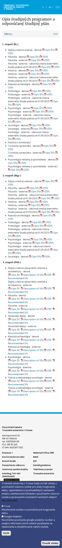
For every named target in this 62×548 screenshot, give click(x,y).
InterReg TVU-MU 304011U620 (11, 475)
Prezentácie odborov (13, 465)
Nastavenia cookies (11, 480)
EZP (35, 461)
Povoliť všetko (50, 543)
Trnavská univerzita (43, 473)
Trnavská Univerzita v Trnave (9, 7)
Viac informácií (9, 500)
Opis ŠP (49, 50)
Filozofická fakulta (22, 6)
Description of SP (33, 274)
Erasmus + (7, 452)
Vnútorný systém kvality (15, 469)
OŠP (45, 56)
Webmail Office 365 (43, 452)
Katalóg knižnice (42, 465)
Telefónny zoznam (43, 469)
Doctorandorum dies (13, 457)
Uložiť (6, 533)
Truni (7, 506)
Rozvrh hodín (9, 461)
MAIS (35, 457)
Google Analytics (13, 516)
